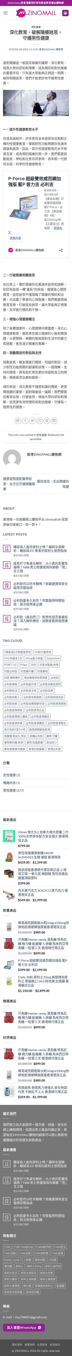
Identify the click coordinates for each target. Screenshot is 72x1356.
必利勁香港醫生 (57, 723)
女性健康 (9, 775)
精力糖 (27, 1285)
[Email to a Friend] (39, 421)
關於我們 (17, 1344)
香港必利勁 (54, 749)
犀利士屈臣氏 (28, 1272)
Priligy (23, 664)
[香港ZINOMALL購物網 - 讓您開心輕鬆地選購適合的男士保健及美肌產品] (36, 13)
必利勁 (55, 677)
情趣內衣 (9, 783)
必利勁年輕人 (12, 697)
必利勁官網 (46, 690)
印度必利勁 (10, 671)
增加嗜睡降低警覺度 (35, 677)
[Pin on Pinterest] (47, 421)
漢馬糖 (8, 1266)
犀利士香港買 (12, 1285)
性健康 (14, 143)
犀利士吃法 (10, 1272)
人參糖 (27, 1259)
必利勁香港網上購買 (16, 716)
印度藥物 (42, 671)
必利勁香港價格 (57, 703)
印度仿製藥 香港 (49, 664)
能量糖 (60, 1285)
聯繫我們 (30, 1344)
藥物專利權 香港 (13, 742)
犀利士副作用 (53, 1266)
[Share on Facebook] (25, 421)
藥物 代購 (51, 736)
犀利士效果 (46, 1272)
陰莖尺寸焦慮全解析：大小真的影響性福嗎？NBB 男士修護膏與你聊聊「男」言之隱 (40, 567)
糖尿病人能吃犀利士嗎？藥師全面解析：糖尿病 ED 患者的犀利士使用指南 (40, 548)
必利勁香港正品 (35, 710)
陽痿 (12, 63)
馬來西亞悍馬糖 (13, 1292)
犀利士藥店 (10, 1279)
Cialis (7, 1246)
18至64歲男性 (42, 651)
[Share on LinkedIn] (54, 421)
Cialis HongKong (23, 1246)
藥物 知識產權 (35, 742)
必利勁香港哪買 (13, 710)
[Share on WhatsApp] (18, 421)
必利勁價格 (10, 684)
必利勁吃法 (10, 690)
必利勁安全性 (28, 690)
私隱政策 (42, 1344)
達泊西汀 (51, 742)
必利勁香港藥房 (40, 716)
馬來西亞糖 (32, 1292)
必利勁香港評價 (13, 723)
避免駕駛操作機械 (14, 749)
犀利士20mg (34, 1266)
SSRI (33, 664)
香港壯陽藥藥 (36, 749)
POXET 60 (10, 664)
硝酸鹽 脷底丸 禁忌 (15, 736)
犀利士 (19, 1266)
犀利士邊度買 (48, 1279)
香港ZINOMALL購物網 (51, 49)
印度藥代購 (27, 671)
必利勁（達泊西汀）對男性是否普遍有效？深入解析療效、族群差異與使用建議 (40, 620)
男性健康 (36, 27)
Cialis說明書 (41, 1253)
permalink (35, 439)
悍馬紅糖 (40, 1259)
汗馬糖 (52, 1259)
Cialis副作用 (44, 1246)
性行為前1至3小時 (15, 729)
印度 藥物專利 (12, 677)
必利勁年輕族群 (32, 697)
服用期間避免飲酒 (39, 729)
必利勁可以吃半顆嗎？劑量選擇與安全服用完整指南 (40, 585)
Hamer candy (12, 1259)
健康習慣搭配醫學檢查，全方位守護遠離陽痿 (19, 484)
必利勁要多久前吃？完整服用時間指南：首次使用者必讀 (39, 602)
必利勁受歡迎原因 (50, 684)
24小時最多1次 (13, 658)
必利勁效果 (10, 703)
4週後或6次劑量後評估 (17, 651)
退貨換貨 (55, 1344)
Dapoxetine (53, 658)
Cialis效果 (25, 1253)
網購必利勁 (36, 736)
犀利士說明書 (28, 1279)
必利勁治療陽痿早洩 (32, 703)
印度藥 (20, 519)
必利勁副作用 (28, 684)
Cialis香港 (57, 1253)
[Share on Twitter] (32, 421)
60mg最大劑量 (34, 658)
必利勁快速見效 (54, 697)
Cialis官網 (10, 1253)
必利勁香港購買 (35, 723)
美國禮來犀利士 (44, 1285)
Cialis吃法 (60, 1246)
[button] (5, 13)
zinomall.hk (53, 519)
